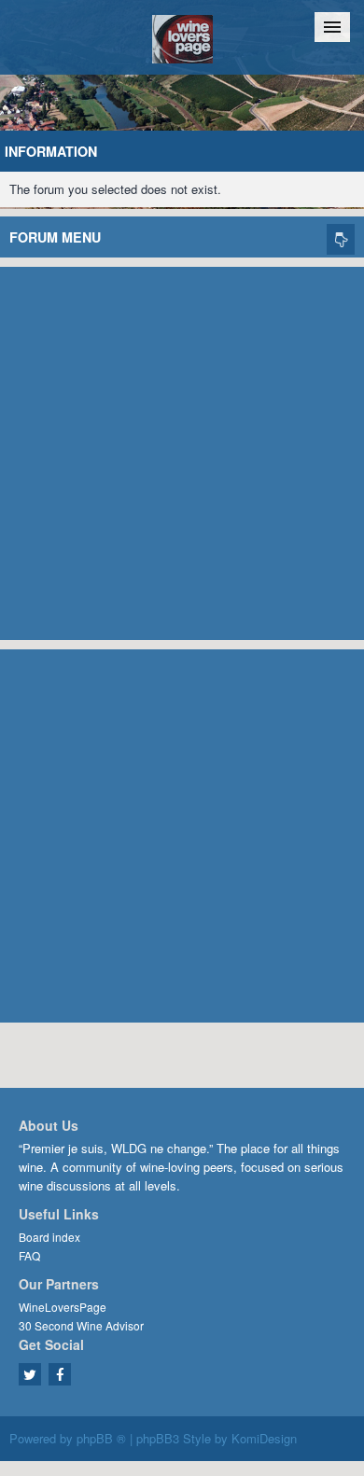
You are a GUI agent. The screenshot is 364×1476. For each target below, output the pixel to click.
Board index (49, 1237)
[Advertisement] (182, 449)
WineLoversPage (62, 1307)
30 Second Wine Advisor (81, 1325)
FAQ (29, 1255)
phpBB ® (101, 1438)
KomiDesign (264, 1438)
